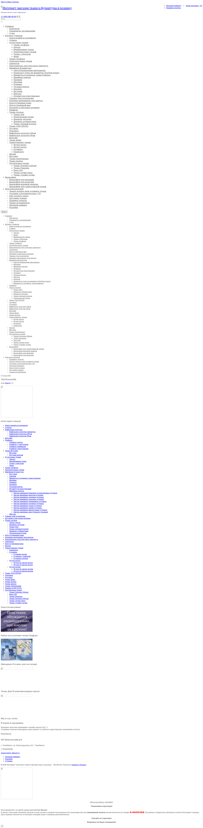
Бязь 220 (13, 594)
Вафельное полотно (13, 430)
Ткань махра (10, 584)
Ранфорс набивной (17, 446)
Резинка (13, 484)
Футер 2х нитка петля (23, 569)
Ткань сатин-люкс (17, 601)
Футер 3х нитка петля (23, 571)
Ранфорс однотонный (18, 449)
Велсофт (8, 438)
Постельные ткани (13, 590)
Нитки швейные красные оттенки (29, 499)
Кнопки (12, 476)
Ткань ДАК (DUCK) (13, 573)
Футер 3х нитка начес (23, 565)
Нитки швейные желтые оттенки (28, 495)
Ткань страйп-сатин (18, 603)
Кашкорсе (13, 550)
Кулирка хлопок (21, 558)
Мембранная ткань (17, 461)
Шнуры (12, 514)
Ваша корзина (194, 6)
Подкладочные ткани (14, 470)
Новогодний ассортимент (16, 425)
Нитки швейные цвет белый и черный (31, 512)
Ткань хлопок (11, 520)
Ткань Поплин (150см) (18, 592)
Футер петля (14, 567)
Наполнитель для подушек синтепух (21, 539)
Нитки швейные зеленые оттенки (29, 497)
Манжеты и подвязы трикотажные (25, 478)
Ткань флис (10, 579)
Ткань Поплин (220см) (19, 598)
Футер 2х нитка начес (23, 563)
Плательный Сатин (17, 533)
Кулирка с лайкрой (22, 556)
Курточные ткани (13, 457)
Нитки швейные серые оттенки (28, 506)
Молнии (12, 480)
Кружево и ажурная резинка (18, 518)
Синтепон (9, 541)
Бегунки (13, 474)
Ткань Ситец (14, 522)
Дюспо (12, 459)
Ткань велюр (10, 582)
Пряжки (12, 482)
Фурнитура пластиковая (20, 489)
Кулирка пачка (20, 554)
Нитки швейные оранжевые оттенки (30, 501)
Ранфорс (9, 440)
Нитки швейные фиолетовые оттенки (30, 510)
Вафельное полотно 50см (20, 436)
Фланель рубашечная (18, 531)
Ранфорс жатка (16, 442)
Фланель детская (16, 525)
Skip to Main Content (10, 2)
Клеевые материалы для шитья (19, 537)
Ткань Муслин (11, 451)
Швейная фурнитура (14, 472)
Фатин (8, 546)
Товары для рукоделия (15, 516)
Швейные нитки (16, 491)
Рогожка (9, 577)
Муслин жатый (16, 455)
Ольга (7, 383)
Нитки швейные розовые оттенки (29, 503)
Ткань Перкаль (16, 596)
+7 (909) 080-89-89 (8, 16)
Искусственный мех (14, 544)
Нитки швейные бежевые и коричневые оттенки (35, 493)
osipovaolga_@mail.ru (10, 753)
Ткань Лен (13, 527)
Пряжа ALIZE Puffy (13, 588)
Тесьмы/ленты (16, 487)
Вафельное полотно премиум (22, 432)
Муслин (12, 453)
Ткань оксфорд (11, 468)
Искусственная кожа (14, 535)
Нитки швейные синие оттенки (28, 508)
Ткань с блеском (16, 463)
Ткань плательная (13, 586)
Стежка (8, 427)
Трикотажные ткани (14, 548)
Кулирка (13, 552)
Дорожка (9, 575)
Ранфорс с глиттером (18, 444)
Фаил (11, 465)
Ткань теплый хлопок (19, 529)
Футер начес (14, 560)
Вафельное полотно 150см (20, 434)
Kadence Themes (79, 765)
